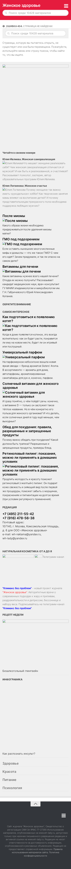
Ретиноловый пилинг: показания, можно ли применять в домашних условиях (29, 458)
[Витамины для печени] (31, 271)
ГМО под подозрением (20, 239)
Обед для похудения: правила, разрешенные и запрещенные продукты (27, 431)
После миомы (13, 216)
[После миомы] (31, 221)
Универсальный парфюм (22, 352)
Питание (9, 780)
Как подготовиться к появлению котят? (28, 319)
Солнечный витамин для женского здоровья (30, 386)
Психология (12, 788)
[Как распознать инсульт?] (35, 717)
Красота (9, 772)
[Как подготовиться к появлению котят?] (31, 328)
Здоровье (10, 763)
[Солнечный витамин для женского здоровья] (31, 394)
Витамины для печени (20, 267)
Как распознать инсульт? (18, 753)
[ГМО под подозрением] (31, 244)
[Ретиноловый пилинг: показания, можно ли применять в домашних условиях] (31, 470)
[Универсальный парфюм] (31, 357)
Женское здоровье (21, 5)
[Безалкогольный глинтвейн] (35, 643)
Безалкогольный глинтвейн (20, 671)
